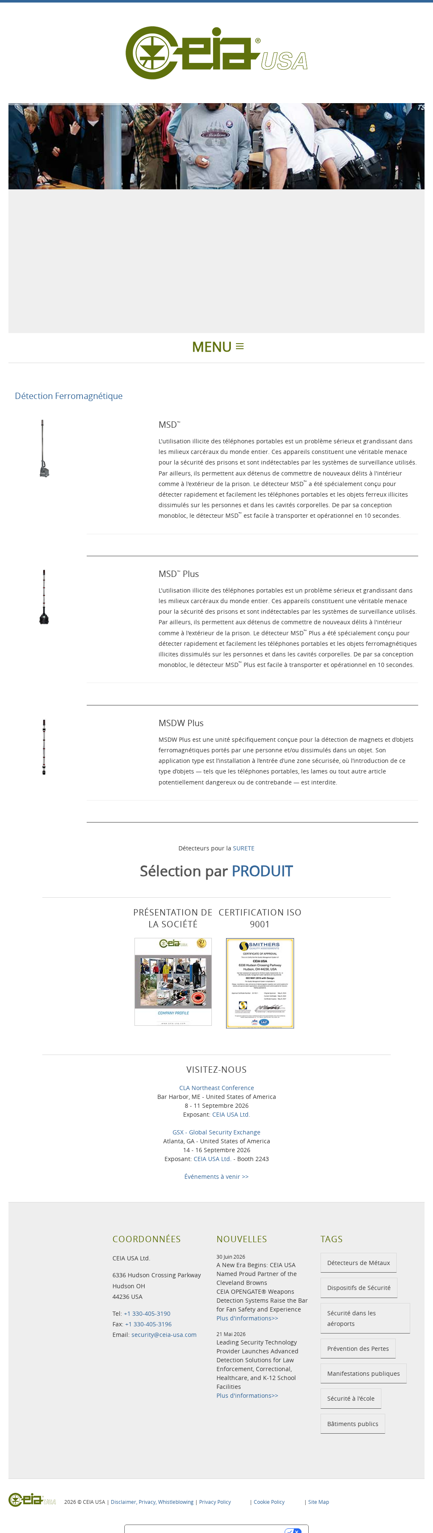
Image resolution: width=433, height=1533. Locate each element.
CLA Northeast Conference (216, 1088)
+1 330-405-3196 (148, 1324)
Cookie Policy (269, 1501)
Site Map (318, 1501)
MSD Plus (179, 573)
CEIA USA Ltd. (231, 1114)
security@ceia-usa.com (164, 1335)
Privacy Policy (215, 1501)
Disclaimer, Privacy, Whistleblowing (152, 1501)
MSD (170, 424)
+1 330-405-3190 (147, 1313)
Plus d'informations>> (247, 1318)
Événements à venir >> (216, 1176)
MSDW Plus (181, 723)
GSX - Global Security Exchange (216, 1132)
